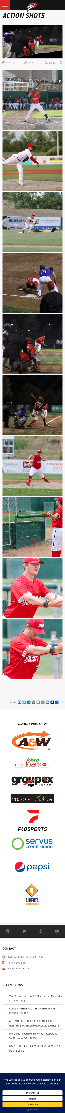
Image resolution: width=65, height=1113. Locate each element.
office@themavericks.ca (19, 968)
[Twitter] (23, 702)
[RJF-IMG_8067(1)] (32, 405)
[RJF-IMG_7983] (32, 344)
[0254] (32, 466)
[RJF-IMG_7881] (32, 283)
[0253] (32, 527)
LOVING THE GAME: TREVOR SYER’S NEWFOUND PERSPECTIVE (34, 1048)
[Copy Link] (42, 702)
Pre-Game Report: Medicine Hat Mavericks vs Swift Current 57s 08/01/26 (33, 1036)
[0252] (32, 588)
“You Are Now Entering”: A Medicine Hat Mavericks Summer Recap (35, 998)
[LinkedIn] (28, 702)
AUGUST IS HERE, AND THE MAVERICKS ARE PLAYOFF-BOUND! (32, 1011)
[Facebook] (18, 702)
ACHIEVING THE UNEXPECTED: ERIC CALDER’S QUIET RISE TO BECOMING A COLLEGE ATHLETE (34, 1023)
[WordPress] (32, 702)
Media (52, 63)
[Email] (37, 702)
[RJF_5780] (32, 222)
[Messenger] (46, 702)
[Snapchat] (51, 702)
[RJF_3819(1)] (32, 161)
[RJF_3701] (32, 100)
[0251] (32, 649)
